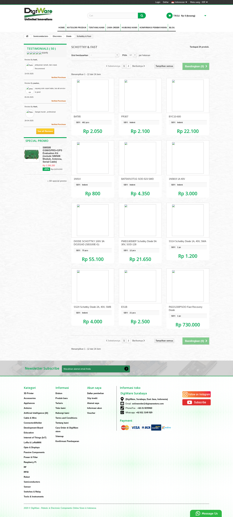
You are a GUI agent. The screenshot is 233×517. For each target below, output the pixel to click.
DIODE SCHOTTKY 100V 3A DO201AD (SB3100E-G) (89, 243)
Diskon (58, 393)
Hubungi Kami (129, 27)
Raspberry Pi (30, 462)
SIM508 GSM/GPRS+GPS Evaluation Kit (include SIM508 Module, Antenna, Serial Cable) (52, 154)
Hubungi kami (62, 413)
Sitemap (59, 436)
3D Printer (29, 393)
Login (157, 2)
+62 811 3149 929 (144, 412)
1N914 (77, 179)
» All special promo (57, 181)
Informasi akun (94, 408)
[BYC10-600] (188, 95)
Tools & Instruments (34, 496)
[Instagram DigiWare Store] (196, 394)
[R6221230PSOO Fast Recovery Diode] (188, 286)
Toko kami (60, 408)
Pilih (124, 55)
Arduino (28, 408)
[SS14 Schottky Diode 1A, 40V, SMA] (188, 220)
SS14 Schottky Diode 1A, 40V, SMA (187, 241)
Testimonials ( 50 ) (41, 48)
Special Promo (37, 141)
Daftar (165, 2)
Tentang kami (96, 27)
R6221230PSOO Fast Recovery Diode (185, 308)
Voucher (91, 413)
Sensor (27, 487)
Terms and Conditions (66, 418)
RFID (26, 472)
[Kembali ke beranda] (27, 36)
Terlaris (59, 403)
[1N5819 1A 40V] (188, 158)
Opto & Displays (32, 447)
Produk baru (61, 398)
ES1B (124, 307)
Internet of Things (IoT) (35, 437)
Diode (68, 36)
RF (25, 467)
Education (29, 432)
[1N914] (93, 158)
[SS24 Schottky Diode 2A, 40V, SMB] (93, 286)
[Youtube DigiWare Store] (196, 402)
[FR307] (140, 95)
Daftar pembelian (95, 393)
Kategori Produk (76, 27)
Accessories (30, 398)
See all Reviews (45, 131)
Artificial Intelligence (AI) (36, 413)
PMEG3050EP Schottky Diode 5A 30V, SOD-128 (138, 243)
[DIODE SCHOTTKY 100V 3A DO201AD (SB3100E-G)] (93, 220)
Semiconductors (40, 36)
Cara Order (113, 27)
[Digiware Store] (53, 14)
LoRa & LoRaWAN (32, 442)
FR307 (124, 116)
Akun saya (94, 388)
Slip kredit (92, 398)
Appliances (29, 403)
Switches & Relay (32, 492)
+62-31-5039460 (144, 408)
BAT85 (77, 116)
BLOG (172, 27)
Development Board (33, 428)
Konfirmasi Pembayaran (153, 27)
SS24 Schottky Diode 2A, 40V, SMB (92, 307)
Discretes (57, 36)
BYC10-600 (175, 116)
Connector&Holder (33, 423)
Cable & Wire (30, 418)
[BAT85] (93, 95)
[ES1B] (140, 286)
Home (61, 27)
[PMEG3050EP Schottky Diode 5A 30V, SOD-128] (140, 220)
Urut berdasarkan (79, 55)
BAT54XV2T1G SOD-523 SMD (137, 179)
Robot (27, 477)
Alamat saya (93, 403)
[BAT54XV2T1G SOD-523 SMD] (140, 158)
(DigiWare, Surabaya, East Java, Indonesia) (147, 399)
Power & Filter (31, 457)
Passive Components (34, 452)
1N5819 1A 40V (177, 179)
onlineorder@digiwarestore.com (148, 403)
